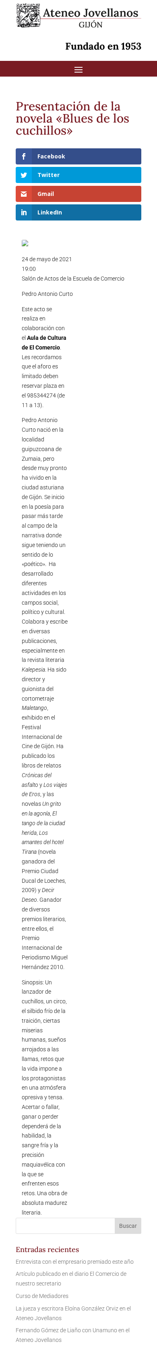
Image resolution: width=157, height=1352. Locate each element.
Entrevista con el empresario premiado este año (75, 1261)
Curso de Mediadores (42, 1296)
